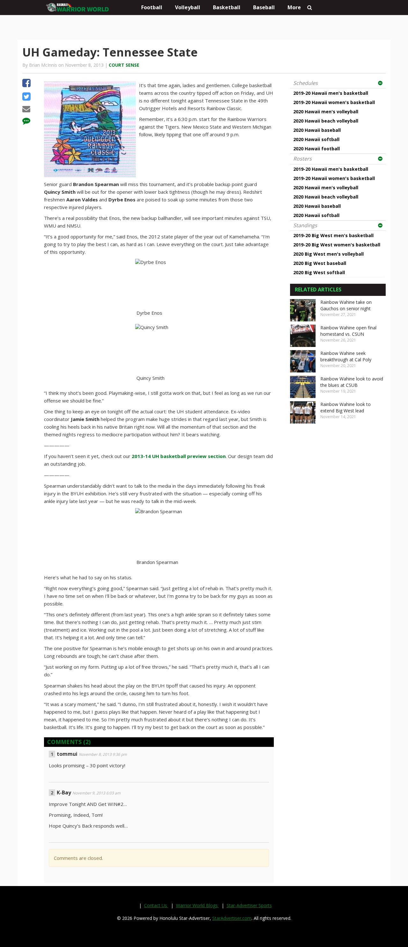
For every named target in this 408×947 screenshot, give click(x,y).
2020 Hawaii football (316, 149)
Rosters (302, 158)
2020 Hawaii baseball (317, 130)
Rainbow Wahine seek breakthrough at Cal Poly (345, 356)
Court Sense (124, 65)
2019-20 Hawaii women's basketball (334, 102)
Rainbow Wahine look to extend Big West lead (345, 407)
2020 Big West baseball (319, 263)
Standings (305, 225)
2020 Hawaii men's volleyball (325, 112)
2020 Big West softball (319, 272)
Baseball (264, 7)
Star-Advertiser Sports (249, 905)
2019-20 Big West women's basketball (336, 245)
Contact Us (156, 905)
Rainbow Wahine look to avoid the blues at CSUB (351, 382)
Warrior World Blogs (197, 905)
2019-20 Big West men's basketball (333, 235)
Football (151, 7)
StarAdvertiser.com (231, 918)
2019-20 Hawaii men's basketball (330, 93)
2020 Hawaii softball (316, 139)
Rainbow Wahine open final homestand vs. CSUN (348, 331)
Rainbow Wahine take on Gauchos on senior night (346, 305)
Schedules (305, 82)
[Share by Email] (26, 110)
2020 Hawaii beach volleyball (325, 121)
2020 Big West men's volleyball (328, 254)
